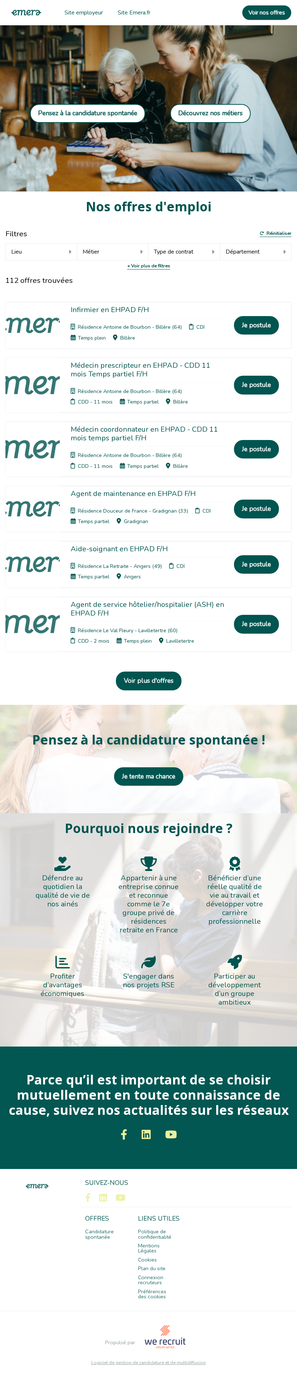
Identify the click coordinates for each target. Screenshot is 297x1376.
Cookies (147, 1259)
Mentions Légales (149, 1248)
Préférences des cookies (152, 1294)
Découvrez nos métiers (210, 113)
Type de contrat (173, 252)
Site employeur (83, 13)
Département (243, 252)
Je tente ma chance (148, 776)
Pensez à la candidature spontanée (87, 113)
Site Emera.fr (134, 13)
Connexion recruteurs (150, 1280)
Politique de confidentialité (154, 1234)
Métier (91, 252)
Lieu (16, 252)
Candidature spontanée (99, 1234)
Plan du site (152, 1268)
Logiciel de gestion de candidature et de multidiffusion (148, 1362)
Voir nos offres (266, 13)
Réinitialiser (279, 234)
